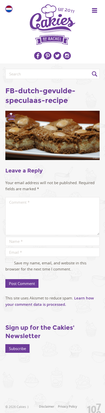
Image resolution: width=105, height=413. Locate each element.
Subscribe (17, 348)
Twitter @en (57, 55)
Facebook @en (38, 55)
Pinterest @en (47, 55)
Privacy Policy (67, 406)
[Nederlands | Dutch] (8, 8)
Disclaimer (46, 406)
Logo (52, 23)
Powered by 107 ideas (92, 407)
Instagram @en (67, 55)
